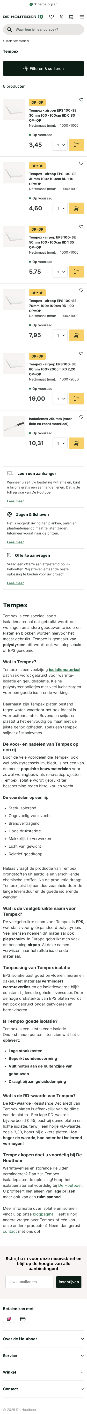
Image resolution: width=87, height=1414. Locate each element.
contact (10, 1231)
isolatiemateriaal (64, 669)
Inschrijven (69, 1282)
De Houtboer (26, 1410)
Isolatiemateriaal (17, 41)
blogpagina (43, 1214)
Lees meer (15, 501)
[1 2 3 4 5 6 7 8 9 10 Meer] (60, 145)
